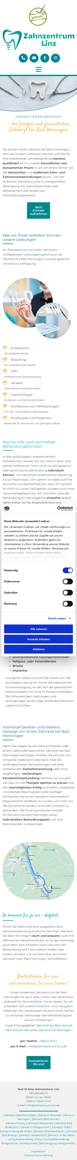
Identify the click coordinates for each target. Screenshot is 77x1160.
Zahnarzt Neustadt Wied (15, 1131)
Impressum (38, 1151)
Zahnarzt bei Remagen (54, 1030)
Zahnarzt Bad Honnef (45, 1119)
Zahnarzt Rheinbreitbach (48, 1131)
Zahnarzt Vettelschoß (32, 1135)
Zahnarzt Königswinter (35, 1127)
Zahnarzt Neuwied (50, 1115)
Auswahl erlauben (38, 639)
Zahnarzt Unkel (61, 1127)
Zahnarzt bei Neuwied (21, 1030)
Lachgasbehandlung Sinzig (25, 1139)
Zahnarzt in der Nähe (61, 1135)
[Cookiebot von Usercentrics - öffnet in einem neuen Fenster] (57, 508)
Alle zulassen (38, 628)
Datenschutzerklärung (39, 1155)
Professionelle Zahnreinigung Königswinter (47, 1143)
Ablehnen (39, 649)
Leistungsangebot (36, 254)
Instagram (65, 1006)
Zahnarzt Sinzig (15, 1123)
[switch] (68, 581)
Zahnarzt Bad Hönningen (20, 1115)
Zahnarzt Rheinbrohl (40, 1123)
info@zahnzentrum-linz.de (47, 1046)
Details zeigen (57, 618)
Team (35, 465)
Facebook (42, 1006)
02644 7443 (48, 1041)
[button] (38, 210)
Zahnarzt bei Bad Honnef (54, 1025)
